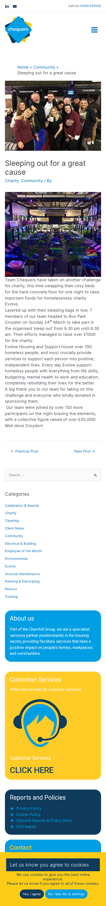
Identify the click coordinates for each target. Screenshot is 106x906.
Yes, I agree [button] (32, 894)
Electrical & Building (20, 544)
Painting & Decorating (22, 581)
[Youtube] (15, 6)
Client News (14, 528)
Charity (11, 180)
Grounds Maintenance (22, 574)
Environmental (16, 559)
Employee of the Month (23, 551)
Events (10, 566)
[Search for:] (53, 475)
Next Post (84, 451)
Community (32, 180)
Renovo (11, 589)
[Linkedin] (7, 6)
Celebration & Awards (22, 506)
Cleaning (12, 521)
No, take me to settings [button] (66, 894)
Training (11, 597)
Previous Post (24, 451)
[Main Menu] (94, 30)
